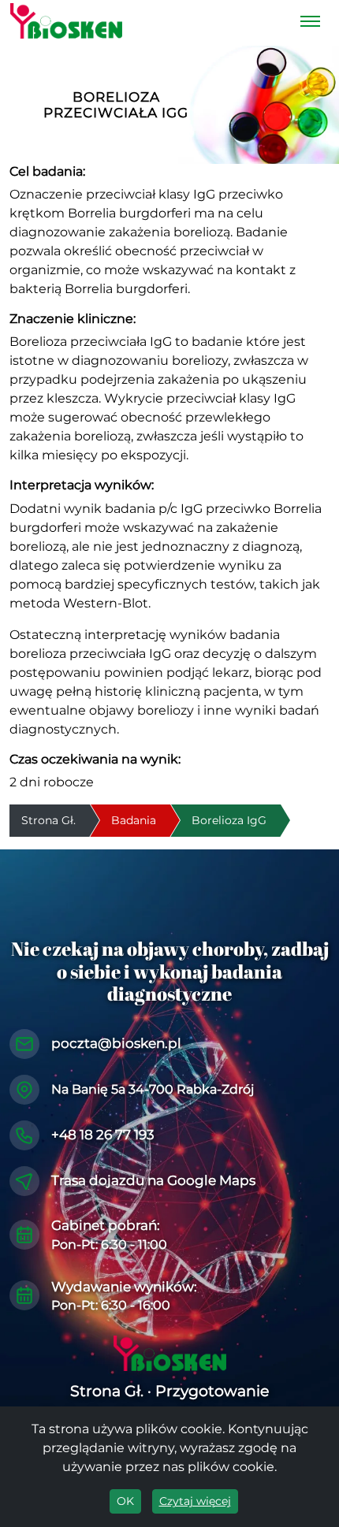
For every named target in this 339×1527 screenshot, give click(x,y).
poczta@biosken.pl (116, 1043)
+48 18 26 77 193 (103, 1134)
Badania (133, 820)
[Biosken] (65, 21)
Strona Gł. (106, 1391)
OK (125, 1501)
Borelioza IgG (229, 820)
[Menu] (310, 21)
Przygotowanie (212, 1391)
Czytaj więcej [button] (195, 1501)
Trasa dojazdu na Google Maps (153, 1180)
